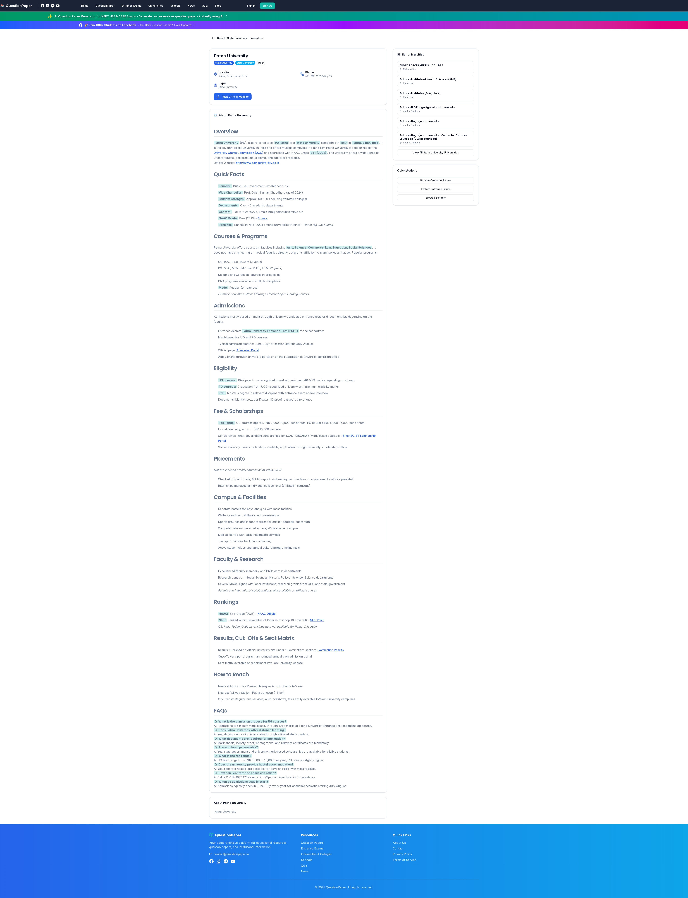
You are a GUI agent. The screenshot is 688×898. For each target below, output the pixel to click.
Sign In (251, 5)
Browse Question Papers (435, 180)
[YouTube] (57, 6)
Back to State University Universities (240, 38)
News (191, 5)
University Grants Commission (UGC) (238, 153)
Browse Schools (436, 197)
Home (84, 5)
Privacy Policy (402, 854)
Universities (155, 5)
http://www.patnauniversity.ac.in (257, 163)
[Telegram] (52, 6)
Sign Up (267, 5)
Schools (175, 5)
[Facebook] (42, 6)
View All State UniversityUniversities (436, 152)
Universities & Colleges (316, 854)
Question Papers (312, 842)
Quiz (205, 5)
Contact (398, 848)
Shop (218, 5)
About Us (399, 842)
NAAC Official (266, 613)
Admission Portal (247, 350)
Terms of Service (404, 860)
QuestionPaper (104, 5)
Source (262, 218)
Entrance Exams (131, 5)
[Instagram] (47, 6)
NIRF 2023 (317, 620)
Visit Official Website (235, 96)
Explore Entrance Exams (436, 189)
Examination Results (330, 650)
